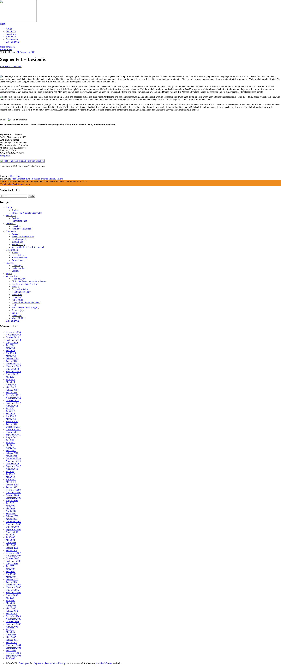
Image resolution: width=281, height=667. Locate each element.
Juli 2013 (10, 377)
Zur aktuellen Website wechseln (15, 184)
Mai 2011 (10, 445)
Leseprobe (5, 155)
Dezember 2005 (13, 616)
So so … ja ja (18, 310)
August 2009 (12, 500)
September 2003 (13, 655)
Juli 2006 (10, 598)
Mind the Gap (18, 244)
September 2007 (13, 561)
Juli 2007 (10, 566)
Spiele (9, 273)
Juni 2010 (10, 474)
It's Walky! (17, 297)
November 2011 (13, 429)
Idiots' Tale (17, 294)
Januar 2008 (11, 550)
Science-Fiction (48, 178)
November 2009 (13, 492)
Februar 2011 (12, 453)
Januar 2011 (11, 455)
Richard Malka (33, 178)
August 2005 (12, 626)
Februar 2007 (12, 579)
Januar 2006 (11, 613)
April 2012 (11, 416)
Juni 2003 (10, 658)
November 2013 (13, 366)
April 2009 (11, 511)
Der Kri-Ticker (18, 255)
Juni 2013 (10, 379)
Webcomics (11, 276)
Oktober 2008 (12, 527)
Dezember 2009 (13, 490)
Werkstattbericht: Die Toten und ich (28, 247)
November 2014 (13, 334)
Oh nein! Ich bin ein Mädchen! (26, 302)
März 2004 (11, 650)
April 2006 (11, 605)
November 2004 (13, 645)
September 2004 (13, 648)
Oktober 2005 (12, 621)
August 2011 (12, 437)
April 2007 (11, 574)
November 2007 (13, 555)
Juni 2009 (10, 505)
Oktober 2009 (12, 495)
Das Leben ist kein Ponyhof (24, 284)
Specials (9, 263)
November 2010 (13, 461)
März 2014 (11, 355)
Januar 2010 (11, 487)
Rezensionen (12, 39)
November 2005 (13, 619)
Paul (14, 305)
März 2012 (11, 419)
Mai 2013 (10, 382)
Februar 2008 (12, 548)
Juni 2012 (10, 411)
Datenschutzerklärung (55, 663)
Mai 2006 (10, 603)
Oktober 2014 (12, 337)
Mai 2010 (10, 477)
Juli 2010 (10, 471)
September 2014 (13, 340)
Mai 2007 (10, 571)
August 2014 (12, 342)
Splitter (59, 178)
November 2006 (13, 587)
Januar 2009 (11, 519)
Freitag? (15, 286)
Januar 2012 (11, 424)
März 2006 (11, 608)
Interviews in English (21, 228)
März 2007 (11, 576)
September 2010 (13, 466)
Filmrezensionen (19, 221)
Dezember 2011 (13, 427)
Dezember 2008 (13, 521)
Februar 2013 (12, 390)
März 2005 (11, 637)
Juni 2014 (10, 348)
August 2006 (12, 595)
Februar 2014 (12, 358)
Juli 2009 (10, 503)
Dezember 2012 (13, 395)
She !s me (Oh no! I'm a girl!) (25, 307)
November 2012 (13, 398)
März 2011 (11, 450)
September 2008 (13, 529)
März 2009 (11, 513)
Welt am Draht (12, 42)
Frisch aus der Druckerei (23, 236)
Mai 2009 (10, 508)
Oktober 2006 (12, 590)
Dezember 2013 (13, 363)
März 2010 (11, 482)
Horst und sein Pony (21, 292)
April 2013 (11, 384)
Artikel (9, 28)
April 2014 (11, 353)
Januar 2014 (11, 361)
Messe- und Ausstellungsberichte (27, 213)
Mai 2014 (10, 350)
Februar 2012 (12, 421)
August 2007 (12, 563)
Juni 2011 (10, 442)
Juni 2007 (10, 569)
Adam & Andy (18, 278)
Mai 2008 (10, 540)
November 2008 (13, 524)
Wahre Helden (18, 318)
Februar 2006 (12, 611)
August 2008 (12, 532)
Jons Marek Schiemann (11, 66)
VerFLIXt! (17, 315)
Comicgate (24, 663)
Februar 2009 (12, 516)
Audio (15, 252)
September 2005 (13, 624)
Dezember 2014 (13, 332)
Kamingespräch (19, 239)
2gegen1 (16, 234)
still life (15, 313)
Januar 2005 (11, 642)
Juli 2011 (10, 440)
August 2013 (12, 374)
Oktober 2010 (12, 463)
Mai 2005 (10, 632)
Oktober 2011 (12, 432)
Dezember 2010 (13, 458)
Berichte (15, 218)
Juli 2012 (10, 408)
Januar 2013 (11, 392)
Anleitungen (17, 265)
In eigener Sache (19, 268)
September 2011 (13, 434)
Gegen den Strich (20, 289)
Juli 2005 (10, 629)
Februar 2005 (12, 640)
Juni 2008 (10, 537)
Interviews (11, 34)
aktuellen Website (104, 663)
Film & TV (11, 31)
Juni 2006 (10, 600)
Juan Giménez (18, 178)
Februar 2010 (12, 484)
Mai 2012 (10, 413)
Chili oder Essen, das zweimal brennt (29, 281)
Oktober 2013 (12, 369)
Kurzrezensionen (19, 257)
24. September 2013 (26, 52)
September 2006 (13, 592)
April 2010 (11, 479)
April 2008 (11, 542)
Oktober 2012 (12, 400)
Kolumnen (11, 36)
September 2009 (13, 498)
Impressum (39, 663)
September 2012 (13, 403)
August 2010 (12, 469)
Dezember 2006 (13, 584)
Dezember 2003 (13, 653)
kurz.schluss (17, 242)
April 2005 (11, 634)
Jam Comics (17, 299)
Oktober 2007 (12, 558)
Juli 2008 (10, 534)
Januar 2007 (11, 582)
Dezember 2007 (13, 553)
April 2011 (11, 448)
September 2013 (13, 371)
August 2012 (12, 405)
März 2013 (11, 387)
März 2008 (11, 545)
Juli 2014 (10, 345)
